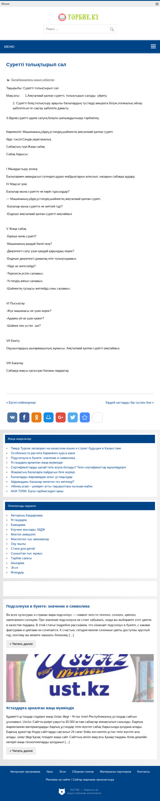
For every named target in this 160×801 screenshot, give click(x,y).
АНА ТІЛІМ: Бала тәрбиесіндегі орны (37, 491)
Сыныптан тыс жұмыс (27, 553)
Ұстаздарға (19, 520)
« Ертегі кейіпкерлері (21, 402)
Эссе (14, 567)
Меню (5, 3)
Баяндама (18, 524)
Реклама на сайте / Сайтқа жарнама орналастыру (80, 779)
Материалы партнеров (115, 771)
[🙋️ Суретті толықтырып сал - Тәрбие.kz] (85, 417)
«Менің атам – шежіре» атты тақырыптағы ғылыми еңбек (51, 486)
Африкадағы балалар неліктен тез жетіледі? (42, 481)
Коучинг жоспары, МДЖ (28, 529)
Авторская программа (25, 771)
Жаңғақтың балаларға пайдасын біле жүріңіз (43, 472)
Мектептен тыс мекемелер (30, 539)
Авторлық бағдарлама (26, 515)
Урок (49, 771)
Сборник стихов (83, 771)
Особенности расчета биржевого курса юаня (43, 453)
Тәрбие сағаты (21, 558)
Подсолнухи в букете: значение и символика (43, 458)
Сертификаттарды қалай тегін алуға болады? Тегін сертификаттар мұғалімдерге (68, 467)
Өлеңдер (17, 572)
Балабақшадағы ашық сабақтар (32, 79)
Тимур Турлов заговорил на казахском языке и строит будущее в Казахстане (66, 448)
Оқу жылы (18, 543)
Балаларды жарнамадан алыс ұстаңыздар (41, 477)
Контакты (143, 771)
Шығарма (17, 563)
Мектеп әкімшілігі (23, 534)
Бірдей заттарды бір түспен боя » (130, 402)
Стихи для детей (23, 548)
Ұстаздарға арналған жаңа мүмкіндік (37, 462)
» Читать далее (21, 644)
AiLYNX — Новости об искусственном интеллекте (84, 791)
